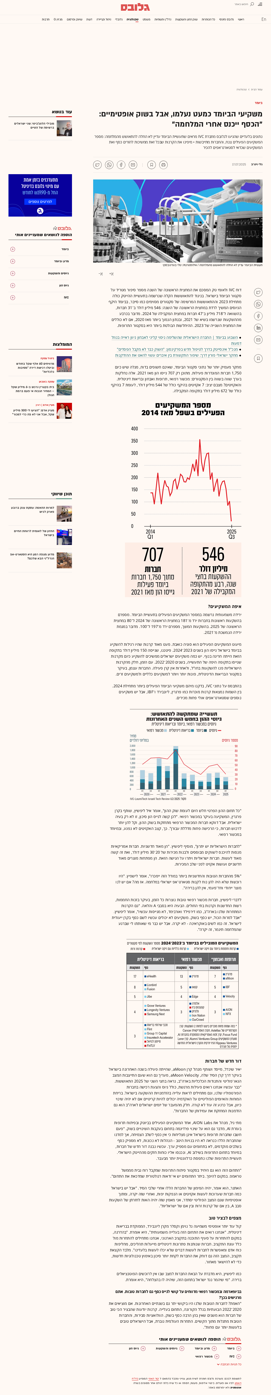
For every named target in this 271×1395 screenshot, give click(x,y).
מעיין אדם (48, 405)
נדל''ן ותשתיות (163, 19)
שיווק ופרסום (74, 19)
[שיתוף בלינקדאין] (258, 328)
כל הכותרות (208, 19)
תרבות (46, 19)
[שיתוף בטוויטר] (97, 165)
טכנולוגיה (132, 19)
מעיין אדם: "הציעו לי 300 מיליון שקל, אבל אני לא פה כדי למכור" (33, 412)
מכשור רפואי (204, 1356)
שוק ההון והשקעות (186, 19)
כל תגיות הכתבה (231, 1364)
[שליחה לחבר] (133, 165)
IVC (232, 1356)
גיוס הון (134, 1348)
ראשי (241, 19)
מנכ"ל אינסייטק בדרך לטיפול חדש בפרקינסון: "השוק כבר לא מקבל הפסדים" (177, 349)
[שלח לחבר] (258, 340)
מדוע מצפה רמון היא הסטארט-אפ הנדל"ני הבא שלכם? (32, 556)
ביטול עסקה (47, 358)
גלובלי (118, 19)
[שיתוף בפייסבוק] (121, 165)
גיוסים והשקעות (166, 1348)
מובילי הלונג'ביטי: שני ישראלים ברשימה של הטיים (34, 126)
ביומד (259, 103)
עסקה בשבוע (46, 381)
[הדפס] (163, 165)
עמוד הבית (257, 89)
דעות (89, 19)
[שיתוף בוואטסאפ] (109, 165)
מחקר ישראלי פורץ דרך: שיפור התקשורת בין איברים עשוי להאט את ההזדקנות (176, 355)
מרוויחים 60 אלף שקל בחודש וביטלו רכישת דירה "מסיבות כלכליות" (35, 368)
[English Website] (263, 19)
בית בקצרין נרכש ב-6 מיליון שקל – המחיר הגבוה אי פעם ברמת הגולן (32, 391)
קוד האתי (153, 1378)
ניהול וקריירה (104, 19)
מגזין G (58, 19)
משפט (146, 19)
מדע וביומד (202, 1348)
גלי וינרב (257, 164)
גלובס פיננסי (226, 19)
